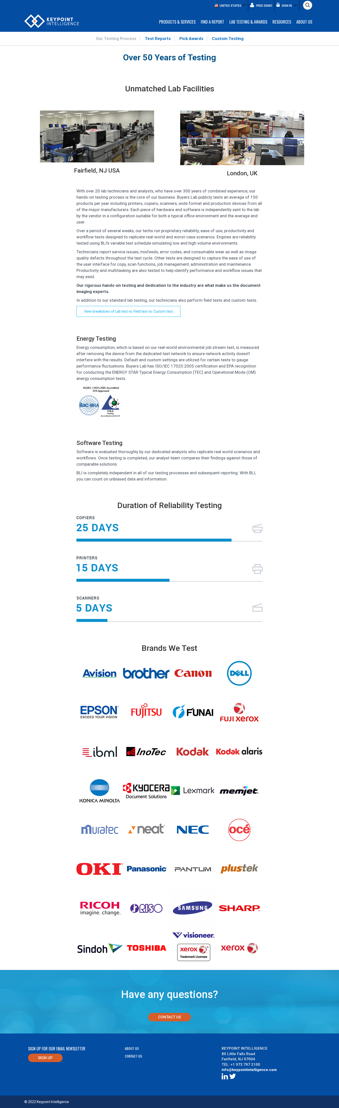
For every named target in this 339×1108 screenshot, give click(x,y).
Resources (281, 22)
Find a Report (212, 22)
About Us (304, 22)
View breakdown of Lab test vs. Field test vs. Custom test (128, 311)
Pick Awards (191, 38)
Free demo (263, 5)
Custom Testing (227, 38)
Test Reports (158, 38)
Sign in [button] (287, 5)
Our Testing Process (116, 38)
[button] (230, 5)
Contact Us (169, 1017)
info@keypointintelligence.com (249, 1070)
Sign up (45, 1058)
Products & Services (177, 22)
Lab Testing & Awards (248, 22)
